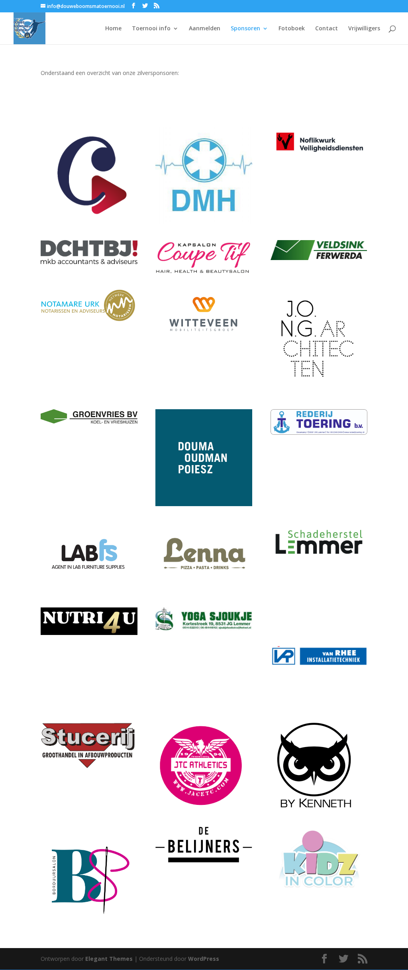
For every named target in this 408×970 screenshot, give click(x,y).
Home (113, 29)
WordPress (203, 958)
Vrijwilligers (364, 29)
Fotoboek (292, 29)
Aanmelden (204, 29)
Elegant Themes (109, 958)
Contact (326, 29)
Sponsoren (245, 29)
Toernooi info (151, 29)
